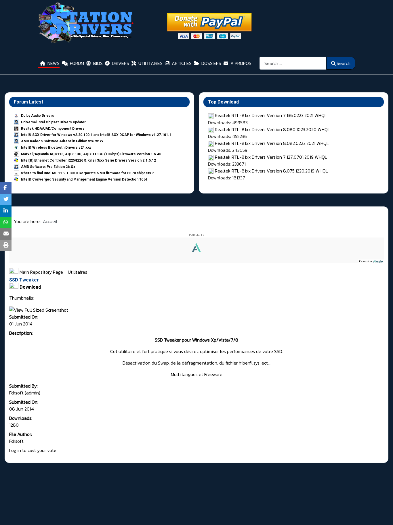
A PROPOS (240, 63)
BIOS (98, 63)
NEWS (53, 63)
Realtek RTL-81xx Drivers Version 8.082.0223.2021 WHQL (272, 143)
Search (343, 63)
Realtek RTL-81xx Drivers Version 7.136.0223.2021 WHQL (271, 115)
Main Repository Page (40, 272)
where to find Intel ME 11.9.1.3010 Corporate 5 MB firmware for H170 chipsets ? (87, 173)
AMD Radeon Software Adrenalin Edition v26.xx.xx (62, 141)
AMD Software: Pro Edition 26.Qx (48, 167)
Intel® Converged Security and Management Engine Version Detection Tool (84, 179)
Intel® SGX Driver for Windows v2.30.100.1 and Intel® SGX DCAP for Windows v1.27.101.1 (96, 135)
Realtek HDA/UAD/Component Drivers (53, 129)
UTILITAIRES (150, 63)
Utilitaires (77, 272)
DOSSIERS (211, 63)
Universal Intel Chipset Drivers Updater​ (53, 122)
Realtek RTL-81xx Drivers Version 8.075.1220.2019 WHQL (271, 170)
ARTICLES (182, 63)
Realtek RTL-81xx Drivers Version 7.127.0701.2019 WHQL (271, 157)
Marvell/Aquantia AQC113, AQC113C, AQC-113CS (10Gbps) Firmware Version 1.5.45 (91, 154)
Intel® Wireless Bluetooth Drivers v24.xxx (56, 147)
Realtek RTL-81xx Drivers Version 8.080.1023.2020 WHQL (272, 129)
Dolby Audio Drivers (37, 116)
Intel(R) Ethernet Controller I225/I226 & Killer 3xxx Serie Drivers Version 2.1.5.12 (88, 160)
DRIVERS (120, 63)
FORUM (77, 63)
